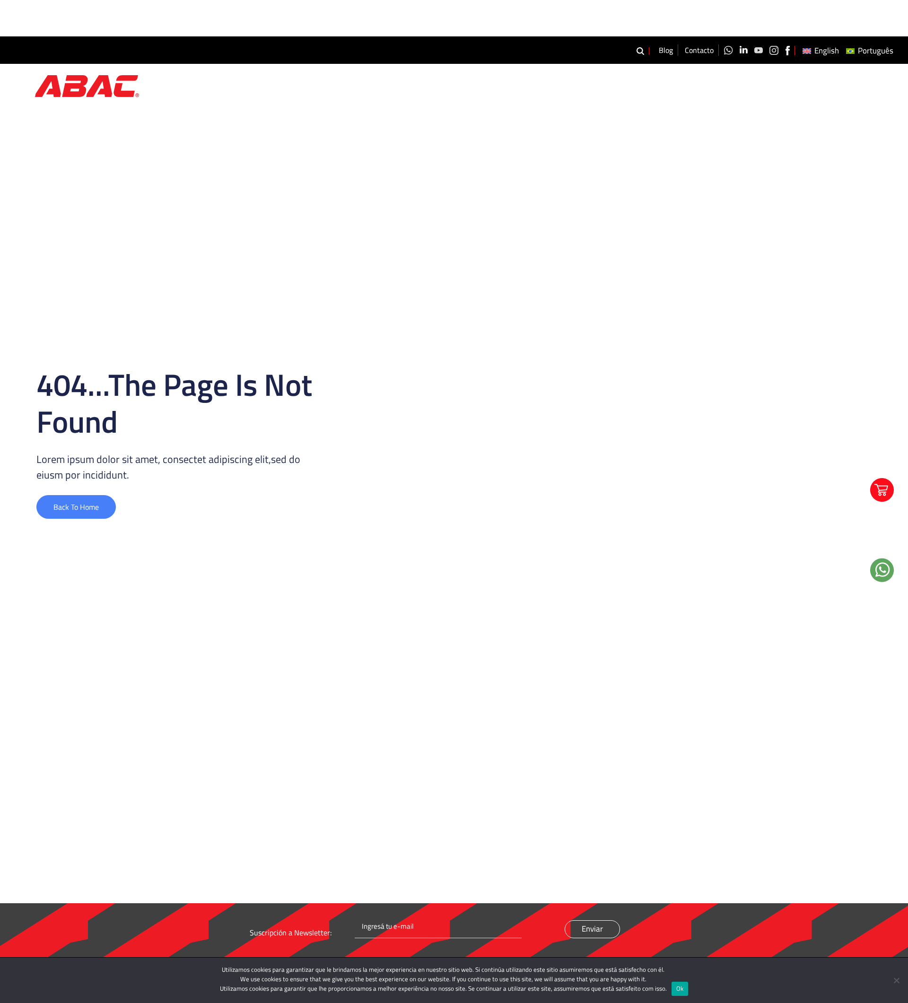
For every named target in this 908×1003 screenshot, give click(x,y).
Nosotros (668, 84)
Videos (807, 84)
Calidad (768, 84)
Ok (680, 988)
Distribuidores (857, 84)
